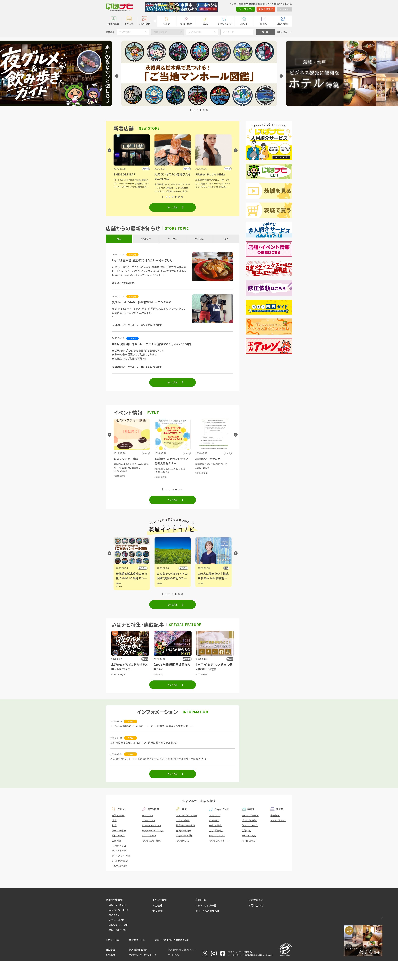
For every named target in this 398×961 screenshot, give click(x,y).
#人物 (159, 583)
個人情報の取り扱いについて (182, 949)
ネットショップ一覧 (206, 905)
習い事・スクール (250, 815)
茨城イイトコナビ (117, 904)
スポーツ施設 (183, 820)
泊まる (263, 23)
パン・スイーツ (119, 850)
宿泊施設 (275, 815)
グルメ (166, 23)
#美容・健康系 (212, 477)
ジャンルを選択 (195, 32)
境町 (185, 568)
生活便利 (246, 830)
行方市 (225, 568)
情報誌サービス (137, 939)
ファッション (214, 815)
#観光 (118, 583)
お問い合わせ (256, 905)
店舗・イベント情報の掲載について (172, 939)
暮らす (244, 23)
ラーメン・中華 (119, 830)
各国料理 (116, 840)
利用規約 (110, 954)
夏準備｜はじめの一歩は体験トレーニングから (141, 302)
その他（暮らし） (249, 840)
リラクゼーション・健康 (153, 830)
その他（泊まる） (278, 820)
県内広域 (142, 568)
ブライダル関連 (249, 820)
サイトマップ (174, 954)
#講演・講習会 (120, 477)
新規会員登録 (266, 9)
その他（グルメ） (119, 865)
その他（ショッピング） (219, 840)
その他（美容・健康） (152, 840)
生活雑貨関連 (216, 830)
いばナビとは (255, 899)
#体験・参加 (200, 477)
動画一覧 (201, 899)
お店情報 (157, 905)
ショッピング (224, 23)
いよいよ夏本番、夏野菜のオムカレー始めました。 (143, 260)
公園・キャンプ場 (184, 835)
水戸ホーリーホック (119, 910)
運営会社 (110, 949)
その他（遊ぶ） (183, 840)
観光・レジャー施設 (185, 825)
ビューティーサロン (151, 825)
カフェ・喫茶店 (119, 845)
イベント (129, 23)
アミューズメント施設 (186, 815)
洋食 (114, 820)
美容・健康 (186, 23)
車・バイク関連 (249, 835)
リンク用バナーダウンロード (143, 954)
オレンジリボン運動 (118, 925)
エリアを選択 (125, 32)
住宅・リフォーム (250, 825)
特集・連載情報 (114, 899)
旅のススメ (114, 915)
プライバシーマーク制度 (238, 952)
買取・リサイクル (217, 835)
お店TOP (144, 23)
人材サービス (112, 939)
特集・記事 (113, 23)
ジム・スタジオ (149, 835)
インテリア (214, 820)
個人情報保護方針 (138, 949)
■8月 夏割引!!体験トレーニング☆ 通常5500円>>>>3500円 (151, 344)
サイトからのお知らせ (207, 911)
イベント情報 (159, 899)
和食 (114, 825)
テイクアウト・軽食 (121, 855)
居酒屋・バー (118, 815)
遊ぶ (205, 23)
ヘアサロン (147, 815)
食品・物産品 (215, 825)
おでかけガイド (116, 920)
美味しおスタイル (117, 930)
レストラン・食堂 (120, 860)
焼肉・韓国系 (118, 835)
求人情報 (282, 23)
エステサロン (148, 820)
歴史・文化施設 (183, 830)
